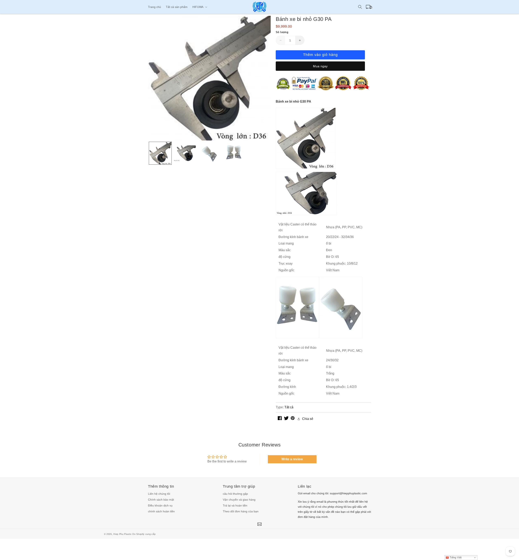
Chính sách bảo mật (161, 499)
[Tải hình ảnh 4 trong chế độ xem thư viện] (234, 153)
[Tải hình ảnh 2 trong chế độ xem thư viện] (185, 153)
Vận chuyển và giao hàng (239, 499)
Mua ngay (320, 66)
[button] (199, 7)
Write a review (292, 459)
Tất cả (288, 407)
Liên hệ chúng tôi (159, 493)
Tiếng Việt (455, 557)
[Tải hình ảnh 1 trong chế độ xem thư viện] (160, 153)
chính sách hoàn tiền (161, 511)
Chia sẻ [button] (307, 419)
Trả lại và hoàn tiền (235, 505)
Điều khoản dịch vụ (160, 505)
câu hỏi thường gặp (235, 493)
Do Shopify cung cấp (143, 534)
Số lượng (282, 32)
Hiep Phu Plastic (122, 534)
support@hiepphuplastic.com (348, 493)
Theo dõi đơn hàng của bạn (240, 511)
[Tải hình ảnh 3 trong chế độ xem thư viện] (209, 153)
